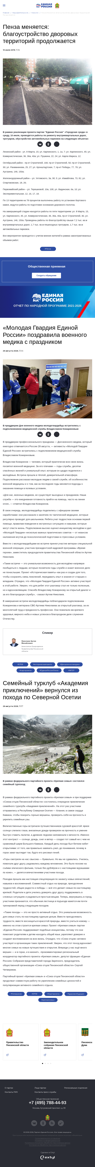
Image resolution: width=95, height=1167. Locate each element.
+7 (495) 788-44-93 (47, 1102)
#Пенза (48, 249)
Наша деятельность (20, 13)
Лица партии (40, 1088)
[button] (42, 1063)
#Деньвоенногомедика (70, 664)
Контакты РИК (11, 1092)
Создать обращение (46, 275)
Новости (34, 13)
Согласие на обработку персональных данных (47, 1145)
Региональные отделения (75, 1088)
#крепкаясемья (47, 1000)
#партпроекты (26, 670)
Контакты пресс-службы (45, 1092)
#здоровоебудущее (76, 994)
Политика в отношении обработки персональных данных (47, 1143)
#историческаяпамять (42, 664)
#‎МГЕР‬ (71, 670)
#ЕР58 (20, 664)
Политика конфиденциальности (47, 1140)
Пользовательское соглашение (47, 1138)
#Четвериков (16, 994)
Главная (6, 13)
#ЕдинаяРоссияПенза (49, 670)
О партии (9, 1088)
